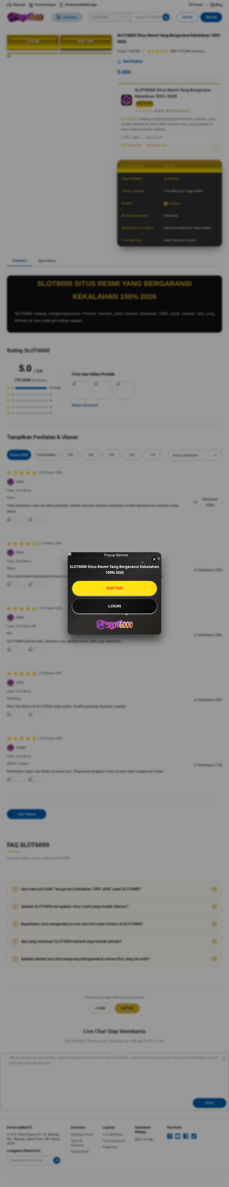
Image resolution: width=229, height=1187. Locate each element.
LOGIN (114, 606)
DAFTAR (114, 588)
